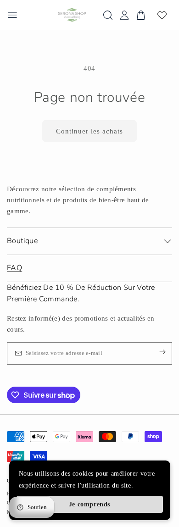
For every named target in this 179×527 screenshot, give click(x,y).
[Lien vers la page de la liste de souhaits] (162, 15)
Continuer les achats (89, 131)
